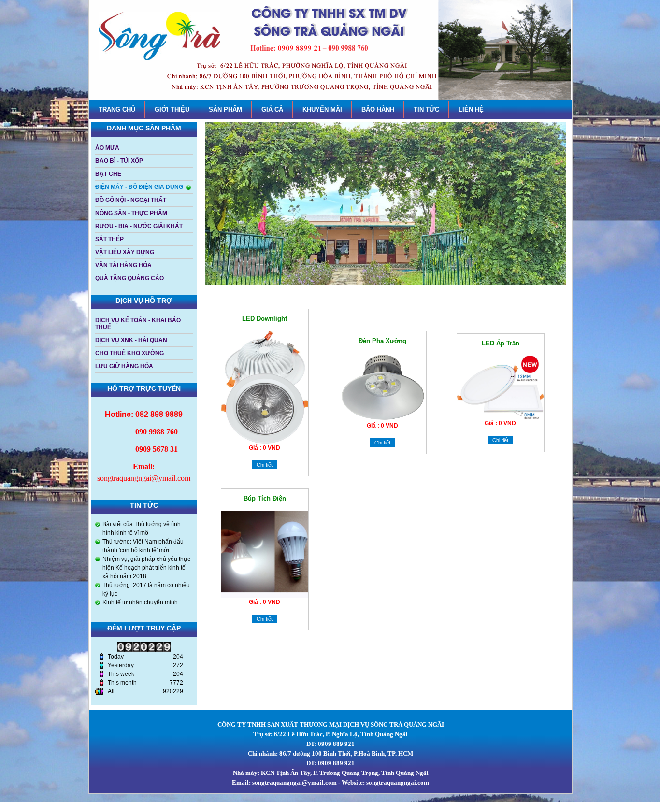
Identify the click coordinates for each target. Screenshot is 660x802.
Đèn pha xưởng (382, 340)
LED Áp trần (500, 343)
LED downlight (264, 318)
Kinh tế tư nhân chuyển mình (140, 602)
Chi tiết (265, 465)
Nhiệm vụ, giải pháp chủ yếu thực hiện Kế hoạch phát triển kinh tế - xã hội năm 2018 (146, 568)
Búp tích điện (265, 498)
